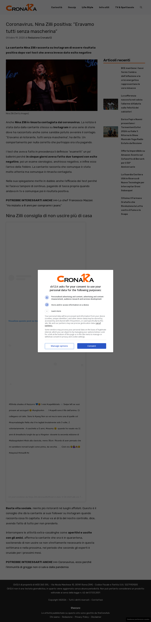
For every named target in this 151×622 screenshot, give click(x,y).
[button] (75, 311)
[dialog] (75, 311)
